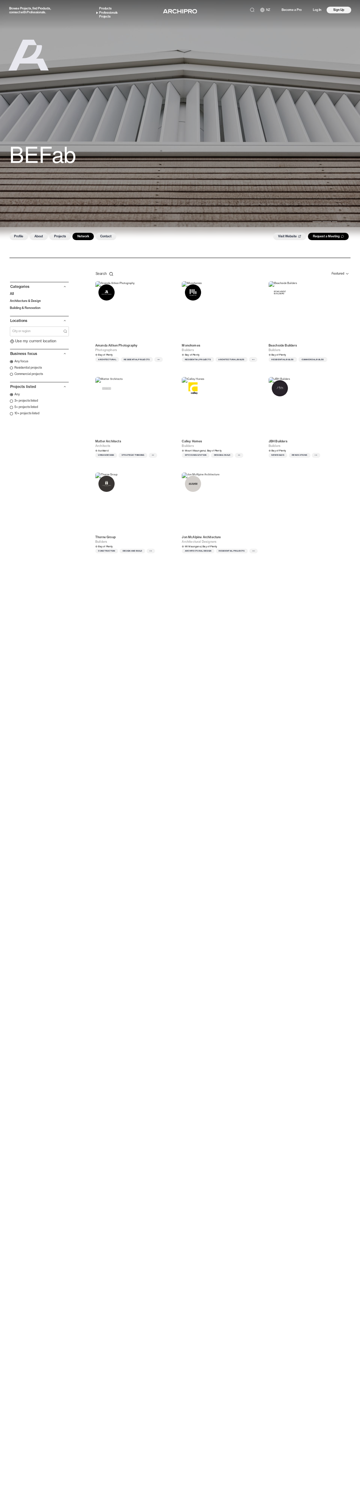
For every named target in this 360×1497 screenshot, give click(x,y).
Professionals (36, 12)
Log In (317, 10)
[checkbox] (19, 361)
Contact (105, 236)
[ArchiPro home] (180, 11)
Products (44, 8)
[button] (39, 288)
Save (169, 287)
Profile (18, 236)
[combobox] (37, 331)
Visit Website (287, 236)
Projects (25, 8)
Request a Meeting (326, 236)
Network (83, 236)
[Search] (252, 10)
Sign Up (338, 10)
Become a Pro (292, 10)
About (38, 236)
